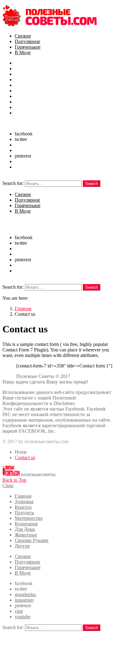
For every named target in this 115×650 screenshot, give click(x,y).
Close (7, 485)
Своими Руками (31, 107)
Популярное (27, 41)
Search (91, 183)
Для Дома (25, 96)
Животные (26, 101)
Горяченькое (27, 47)
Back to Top (14, 480)
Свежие (23, 35)
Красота (23, 74)
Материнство (29, 85)
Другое (22, 112)
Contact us (25, 457)
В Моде (23, 52)
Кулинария (26, 90)
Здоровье (24, 68)
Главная (23, 63)
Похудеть (24, 79)
